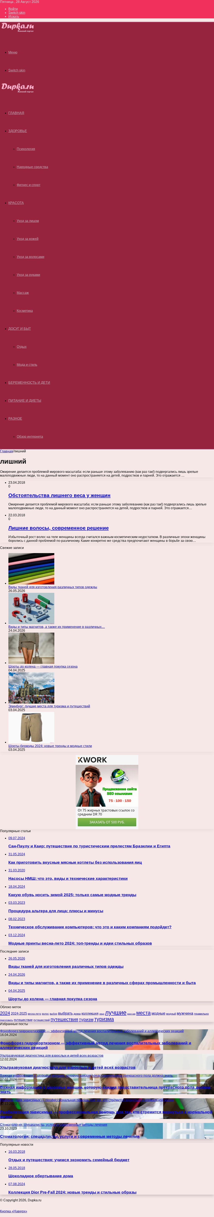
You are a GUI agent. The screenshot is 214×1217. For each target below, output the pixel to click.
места (143, 1013)
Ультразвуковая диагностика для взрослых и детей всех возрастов (68, 1067)
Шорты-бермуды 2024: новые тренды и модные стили (50, 746)
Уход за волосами (30, 257)
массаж (131, 1014)
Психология (26, 149)
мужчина (185, 1013)
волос (45, 1013)
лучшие (115, 1012)
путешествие (23, 1020)
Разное (15, 418)
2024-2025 (19, 1013)
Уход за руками (28, 275)
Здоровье (17, 131)
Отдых (22, 346)
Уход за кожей (27, 239)
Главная (6, 451)
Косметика (25, 311)
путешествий (41, 1020)
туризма (104, 1019)
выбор (53, 1013)
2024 (5, 1013)
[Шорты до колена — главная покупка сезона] (31, 663)
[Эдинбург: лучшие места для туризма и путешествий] (31, 702)
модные (158, 1013)
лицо (101, 1014)
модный (171, 1013)
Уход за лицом (28, 221)
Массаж (23, 293)
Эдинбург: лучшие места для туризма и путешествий (49, 706)
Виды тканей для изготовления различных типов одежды (52, 587)
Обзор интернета (30, 436)
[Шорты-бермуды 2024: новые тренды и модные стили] (31, 742)
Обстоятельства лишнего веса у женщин (59, 495)
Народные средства (32, 167)
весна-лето (34, 1013)
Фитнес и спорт (28, 185)
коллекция (90, 1013)
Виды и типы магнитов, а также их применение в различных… (56, 627)
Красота (16, 203)
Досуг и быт (19, 328)
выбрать (65, 1013)
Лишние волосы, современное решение (58, 528)
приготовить (6, 1020)
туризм (86, 1019)
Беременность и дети (29, 382)
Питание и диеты (24, 400)
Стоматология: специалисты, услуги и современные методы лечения (69, 1136)
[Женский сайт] (21, 31)
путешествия (64, 1019)
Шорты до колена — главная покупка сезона (43, 666)
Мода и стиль (27, 364)
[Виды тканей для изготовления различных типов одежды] (31, 583)
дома (77, 1013)
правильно (201, 1013)
